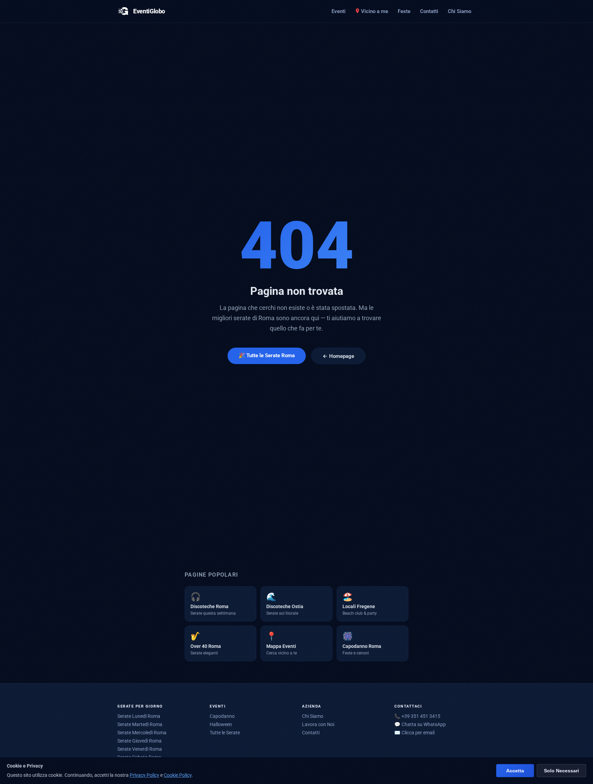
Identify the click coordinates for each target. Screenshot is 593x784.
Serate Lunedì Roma (138, 716)
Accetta (515, 770)
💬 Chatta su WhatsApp (420, 724)
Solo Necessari (561, 770)
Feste (404, 11)
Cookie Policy (177, 775)
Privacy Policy (144, 775)
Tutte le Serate (225, 732)
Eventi (339, 11)
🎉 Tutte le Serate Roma (267, 355)
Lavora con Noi (318, 724)
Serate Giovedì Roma (139, 741)
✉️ (414, 732)
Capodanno (222, 716)
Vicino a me (374, 11)
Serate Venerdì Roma (139, 749)
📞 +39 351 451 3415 (417, 716)
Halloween (221, 724)
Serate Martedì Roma (139, 724)
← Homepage (338, 356)
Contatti (429, 11)
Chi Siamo (459, 11)
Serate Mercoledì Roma (141, 732)
